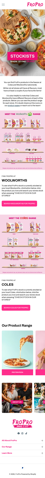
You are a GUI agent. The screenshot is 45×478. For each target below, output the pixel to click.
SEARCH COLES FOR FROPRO (16, 308)
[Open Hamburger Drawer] (3, 4)
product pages (14, 106)
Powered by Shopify (28, 474)
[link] (17, 353)
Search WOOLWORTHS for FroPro (19, 203)
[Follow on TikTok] (26, 433)
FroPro (18, 474)
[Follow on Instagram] (22, 433)
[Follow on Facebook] (19, 433)
